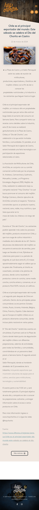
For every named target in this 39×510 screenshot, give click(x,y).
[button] (36, 6)
